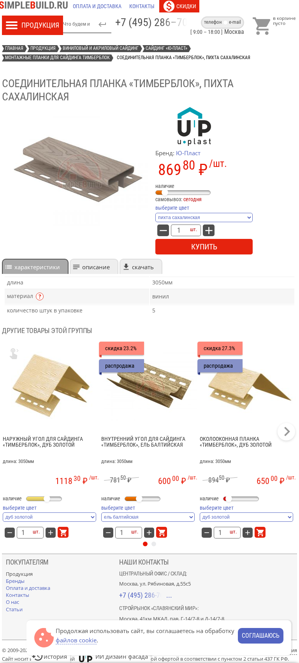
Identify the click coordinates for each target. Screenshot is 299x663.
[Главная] (35, 6)
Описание (96, 267)
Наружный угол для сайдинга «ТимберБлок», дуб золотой (43, 442)
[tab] (35, 266)
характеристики (37, 267)
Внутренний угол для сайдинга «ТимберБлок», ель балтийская (143, 442)
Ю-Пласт (188, 153)
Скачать (143, 267)
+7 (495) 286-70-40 (145, 595)
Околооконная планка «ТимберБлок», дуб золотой (236, 442)
